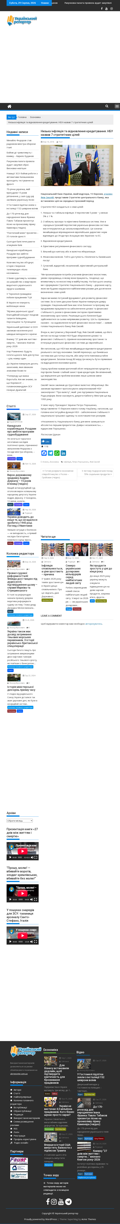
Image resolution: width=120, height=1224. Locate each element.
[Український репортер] (9, 106)
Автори (17, 1089)
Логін (16, 1132)
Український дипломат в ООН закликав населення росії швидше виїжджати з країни (22, 330)
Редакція (71, 561)
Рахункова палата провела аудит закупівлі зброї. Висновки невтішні (75, 2)
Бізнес (46, 462)
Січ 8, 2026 (29, 620)
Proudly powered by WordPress (40, 1219)
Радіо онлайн (20, 1142)
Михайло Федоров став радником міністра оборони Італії (21, 144)
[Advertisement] (80, 35)
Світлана (47, 561)
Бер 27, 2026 (66, 1134)
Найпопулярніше (22, 1096)
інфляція (67, 462)
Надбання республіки (86, 1177)
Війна (10, 543)
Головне (11, 459)
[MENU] (117, 106)
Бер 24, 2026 (30, 562)
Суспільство (47, 600)
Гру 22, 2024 (30, 675)
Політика (76, 609)
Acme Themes (89, 1219)
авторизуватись (93, 623)
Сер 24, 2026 (100, 1143)
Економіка (54, 462)
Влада (69, 609)
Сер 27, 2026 (30, 414)
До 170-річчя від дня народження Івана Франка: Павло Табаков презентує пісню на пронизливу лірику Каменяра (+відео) (21, 220)
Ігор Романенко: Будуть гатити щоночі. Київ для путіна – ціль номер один (23, 355)
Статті (19, 459)
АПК (92, 601)
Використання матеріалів (26, 1117)
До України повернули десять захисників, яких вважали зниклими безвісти (22, 367)
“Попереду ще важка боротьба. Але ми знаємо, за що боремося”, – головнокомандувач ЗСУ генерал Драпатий (22, 382)
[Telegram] (68, 1203)
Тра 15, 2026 (66, 1099)
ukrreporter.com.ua (19, 1073)
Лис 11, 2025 (97, 558)
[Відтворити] (10, 857)
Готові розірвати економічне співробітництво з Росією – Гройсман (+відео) (57, 474)
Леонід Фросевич (17, 471)
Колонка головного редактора (20, 615)
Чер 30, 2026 (30, 509)
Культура (88, 1138)
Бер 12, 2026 (73, 558)
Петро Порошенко (80, 462)
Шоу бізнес (99, 1138)
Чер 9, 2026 (48, 558)
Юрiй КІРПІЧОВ (15, 422)
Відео (10, 504)
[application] (23, 851)
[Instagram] (54, 1203)
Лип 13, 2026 (30, 464)
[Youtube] (61, 1203)
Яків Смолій (95, 462)
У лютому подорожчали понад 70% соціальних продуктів (97, 472)
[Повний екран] (35, 857)
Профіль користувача (24, 1139)
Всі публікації (20, 1107)
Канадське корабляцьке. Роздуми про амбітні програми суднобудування (21, 254)
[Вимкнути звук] (32, 857)
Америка (48, 1165)
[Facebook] (48, 1203)
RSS (15, 1128)
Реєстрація (19, 1135)
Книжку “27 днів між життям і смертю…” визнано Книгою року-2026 (22, 343)
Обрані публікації (22, 1110)
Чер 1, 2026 (66, 1058)
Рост (60, 142)
